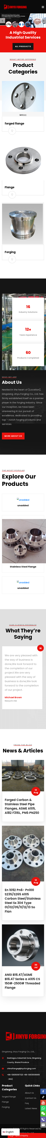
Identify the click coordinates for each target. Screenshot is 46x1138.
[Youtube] (43, 1102)
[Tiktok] (43, 1097)
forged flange (14, 124)
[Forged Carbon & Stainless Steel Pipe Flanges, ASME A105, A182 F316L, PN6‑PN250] (23, 775)
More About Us (13, 436)
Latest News (31, 1108)
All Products (23, 46)
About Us (29, 1093)
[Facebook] (43, 1091)
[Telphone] (43, 1119)
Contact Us (30, 1098)
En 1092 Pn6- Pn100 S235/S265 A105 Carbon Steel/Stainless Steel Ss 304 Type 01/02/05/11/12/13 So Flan (23, 901)
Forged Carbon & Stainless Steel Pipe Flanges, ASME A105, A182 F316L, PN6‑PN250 (22, 806)
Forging (10, 252)
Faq (27, 1103)
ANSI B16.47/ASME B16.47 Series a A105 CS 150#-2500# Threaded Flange (22, 981)
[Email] (43, 1125)
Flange (9, 187)
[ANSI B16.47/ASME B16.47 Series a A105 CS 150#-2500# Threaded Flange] (23, 945)
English (9, 1131)
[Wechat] (43, 1113)
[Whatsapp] (43, 1108)
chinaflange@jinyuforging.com (21, 1068)
